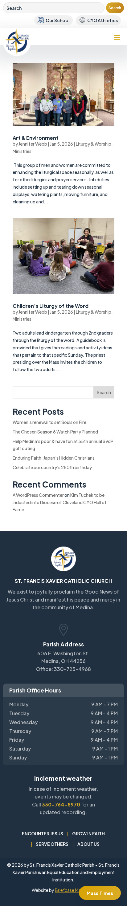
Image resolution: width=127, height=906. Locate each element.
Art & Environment (36, 138)
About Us (88, 844)
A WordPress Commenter (38, 495)
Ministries (22, 151)
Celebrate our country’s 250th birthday (52, 467)
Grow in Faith (88, 833)
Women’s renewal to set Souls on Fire (49, 422)
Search (104, 392)
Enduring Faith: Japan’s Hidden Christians (54, 458)
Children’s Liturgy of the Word (50, 306)
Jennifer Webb (32, 144)
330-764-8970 (61, 804)
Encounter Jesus (42, 833)
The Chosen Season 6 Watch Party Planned (55, 431)
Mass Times (100, 893)
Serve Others (52, 844)
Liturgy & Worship (93, 144)
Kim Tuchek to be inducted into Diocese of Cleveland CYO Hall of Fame (60, 502)
